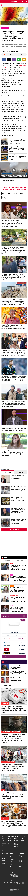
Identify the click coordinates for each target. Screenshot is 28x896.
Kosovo (3, 848)
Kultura (3, 863)
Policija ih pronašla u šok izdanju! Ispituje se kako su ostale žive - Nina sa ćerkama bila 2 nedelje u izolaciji (17, 149)
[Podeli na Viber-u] (14, 59)
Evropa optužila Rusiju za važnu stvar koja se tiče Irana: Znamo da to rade (18, 477)
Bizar (22, 838)
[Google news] (23, 883)
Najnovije (20, 472)
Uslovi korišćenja (22, 863)
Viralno (23, 836)
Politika (3, 838)
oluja (6, 67)
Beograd (3, 845)
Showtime (16, 848)
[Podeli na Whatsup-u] (19, 59)
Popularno (20, 560)
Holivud (9, 841)
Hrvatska (12, 859)
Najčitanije (8, 472)
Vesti (3, 836)
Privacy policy (21, 866)
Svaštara (22, 840)
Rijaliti (9, 838)
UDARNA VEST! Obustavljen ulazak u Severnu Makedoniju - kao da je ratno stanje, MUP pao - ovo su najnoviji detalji (17, 141)
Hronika (3, 841)
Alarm (21, 193)
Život (3, 855)
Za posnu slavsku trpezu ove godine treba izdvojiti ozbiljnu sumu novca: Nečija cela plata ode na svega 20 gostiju (13, 824)
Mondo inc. (22, 853)
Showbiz (11, 836)
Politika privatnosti (22, 864)
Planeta (11, 855)
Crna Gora (12, 863)
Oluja (3, 193)
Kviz (9, 843)
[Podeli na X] (9, 59)
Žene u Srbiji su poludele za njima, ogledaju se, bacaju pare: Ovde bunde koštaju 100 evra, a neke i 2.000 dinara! (13, 796)
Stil (2, 856)
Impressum (21, 855)
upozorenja (22, 65)
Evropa (9, 193)
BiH (11, 861)
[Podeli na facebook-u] (4, 59)
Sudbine (3, 850)
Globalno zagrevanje (12, 857)
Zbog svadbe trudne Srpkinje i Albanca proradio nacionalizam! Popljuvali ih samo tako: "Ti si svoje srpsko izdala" (12, 767)
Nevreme (15, 193)
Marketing (21, 858)
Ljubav (3, 858)
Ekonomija (4, 843)
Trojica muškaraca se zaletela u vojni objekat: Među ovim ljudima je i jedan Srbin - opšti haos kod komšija (17, 157)
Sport (16, 836)
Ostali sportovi (16, 844)
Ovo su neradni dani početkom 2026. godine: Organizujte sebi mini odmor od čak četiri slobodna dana (13, 709)
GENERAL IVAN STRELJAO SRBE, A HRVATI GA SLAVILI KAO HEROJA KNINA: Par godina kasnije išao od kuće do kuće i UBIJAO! (13, 738)
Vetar (3, 197)
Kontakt (20, 856)
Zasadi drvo (4, 847)
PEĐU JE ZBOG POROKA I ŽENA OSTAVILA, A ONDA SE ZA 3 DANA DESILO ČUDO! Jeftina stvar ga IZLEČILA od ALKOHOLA (18, 511)
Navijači (16, 846)
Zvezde (9, 840)
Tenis (15, 841)
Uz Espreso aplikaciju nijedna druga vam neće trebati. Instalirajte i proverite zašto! (14, 188)
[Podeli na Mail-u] (24, 59)
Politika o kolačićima (21, 861)
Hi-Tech (3, 861)
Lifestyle (5, 853)
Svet (11, 853)
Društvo (3, 840)
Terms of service (22, 868)
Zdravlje (3, 860)
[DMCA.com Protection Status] (14, 890)
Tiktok (22, 841)
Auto (11, 866)
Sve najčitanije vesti (14, 529)
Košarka (16, 840)
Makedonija (12, 864)
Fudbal (15, 838)
